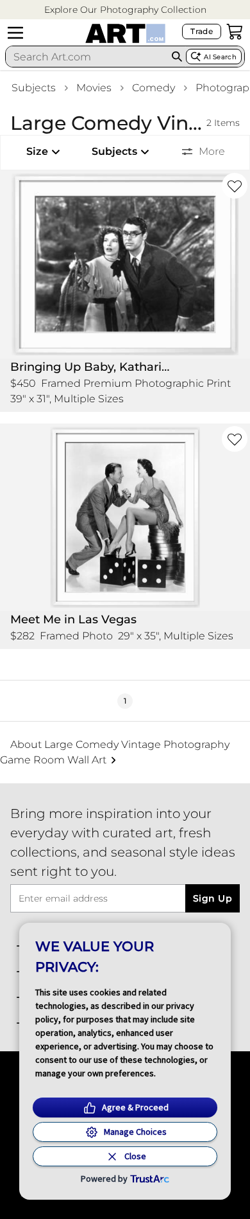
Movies (94, 88)
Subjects (34, 88)
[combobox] (86, 56)
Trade (201, 31)
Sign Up (212, 898)
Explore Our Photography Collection (125, 9)
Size (37, 151)
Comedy (153, 88)
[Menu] (15, 32)
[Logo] (125, 33)
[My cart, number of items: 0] (234, 31)
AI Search (220, 57)
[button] (125, 10)
